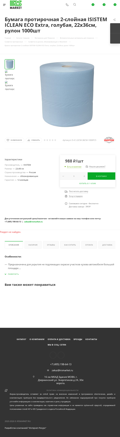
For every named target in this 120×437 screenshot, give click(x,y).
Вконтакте (53, 355)
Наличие (33, 245)
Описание (14, 245)
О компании (37, 339)
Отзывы (51, 245)
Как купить (70, 245)
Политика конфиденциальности (62, 390)
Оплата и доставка (59, 339)
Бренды (78, 339)
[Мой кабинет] (82, 4)
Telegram (61, 355)
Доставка (107, 245)
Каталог (21, 339)
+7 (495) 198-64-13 (60, 364)
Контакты (91, 339)
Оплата (89, 245)
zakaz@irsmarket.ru (62, 370)
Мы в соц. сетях (57, 344)
